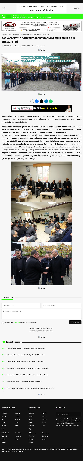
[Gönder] (79, 414)
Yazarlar (39, 10)
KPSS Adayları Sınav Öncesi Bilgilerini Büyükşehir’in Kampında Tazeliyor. (31, 388)
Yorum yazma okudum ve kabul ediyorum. (21, 322)
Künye (17, 439)
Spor (48, 6)
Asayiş (32, 10)
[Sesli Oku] (32, 101)
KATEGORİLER (8, 408)
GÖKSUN (22, 6)
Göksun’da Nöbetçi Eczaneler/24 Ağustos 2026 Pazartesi (26, 355)
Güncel (36, 6)
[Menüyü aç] (4, 8)
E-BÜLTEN (60, 408)
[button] (7, 16)
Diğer (51, 10)
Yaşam (3, 439)
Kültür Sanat (5, 433)
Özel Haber (18, 433)
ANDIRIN (29, 6)
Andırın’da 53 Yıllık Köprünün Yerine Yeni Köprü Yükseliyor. (32, 17)
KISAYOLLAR (34, 408)
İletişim (4, 442)
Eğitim (45, 10)
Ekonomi (54, 6)
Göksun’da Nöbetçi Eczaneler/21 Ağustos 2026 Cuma (24, 381)
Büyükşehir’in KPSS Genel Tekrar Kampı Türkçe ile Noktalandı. (27, 375)
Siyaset (42, 6)
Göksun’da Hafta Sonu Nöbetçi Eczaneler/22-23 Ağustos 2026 (27, 368)
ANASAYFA (4, 34)
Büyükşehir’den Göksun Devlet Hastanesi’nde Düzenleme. (26, 348)
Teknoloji (4, 436)
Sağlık (61, 6)
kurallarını (17, 322)
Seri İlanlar (18, 436)
